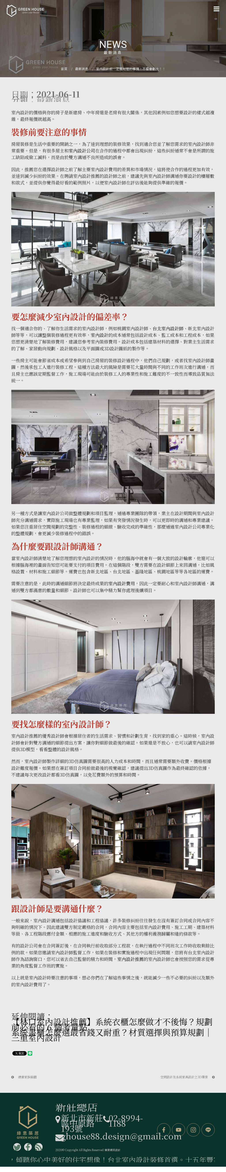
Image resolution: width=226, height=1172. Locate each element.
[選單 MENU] (216, 9)
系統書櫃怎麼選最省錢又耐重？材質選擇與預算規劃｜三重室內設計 (112, 1034)
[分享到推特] (17, 1147)
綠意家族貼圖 (27, 1077)
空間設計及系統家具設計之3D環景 (184, 1077)
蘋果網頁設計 (113, 1150)
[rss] (39, 1147)
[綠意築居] (25, 11)
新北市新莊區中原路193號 (82, 1123)
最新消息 (81, 68)
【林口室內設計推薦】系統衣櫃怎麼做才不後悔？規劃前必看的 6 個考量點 (112, 1024)
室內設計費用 (121, 583)
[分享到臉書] (28, 1147)
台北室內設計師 (168, 328)
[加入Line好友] (208, 1129)
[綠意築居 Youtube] (178, 1129)
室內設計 (20, 112)
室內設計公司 (82, 150)
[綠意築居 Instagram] (193, 1129)
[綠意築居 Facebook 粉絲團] (163, 1129)
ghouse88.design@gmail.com (121, 1136)
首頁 (64, 68)
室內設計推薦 (130, 959)
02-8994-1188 (126, 1120)
